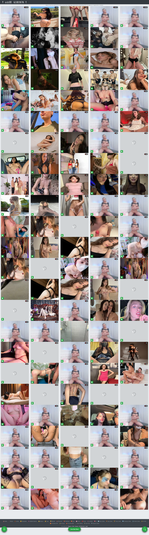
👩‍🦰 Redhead (66, 521)
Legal (86, 526)
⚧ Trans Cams (117, 521)
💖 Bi (95, 521)
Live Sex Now (74, 529)
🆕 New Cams (101, 521)
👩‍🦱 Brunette (59, 521)
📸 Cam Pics (87, 523)
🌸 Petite (78, 521)
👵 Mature (40, 521)
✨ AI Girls (143, 521)
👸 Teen (47, 521)
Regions (69, 526)
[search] (144, 529)
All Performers (82, 526)
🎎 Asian (5, 521)
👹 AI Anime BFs (70, 523)
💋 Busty (84, 521)
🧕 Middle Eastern (32, 521)
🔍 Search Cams (95, 523)
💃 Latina (16, 521)
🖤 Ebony (10, 521)
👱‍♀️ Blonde (52, 521)
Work (73, 526)
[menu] (4, 529)
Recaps (76, 526)
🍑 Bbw (72, 521)
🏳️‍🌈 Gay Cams (109, 521)
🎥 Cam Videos (79, 523)
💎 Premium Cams (126, 521)
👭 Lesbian (90, 521)
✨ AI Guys (62, 523)
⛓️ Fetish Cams (136, 521)
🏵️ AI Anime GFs (54, 523)
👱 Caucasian (23, 521)
